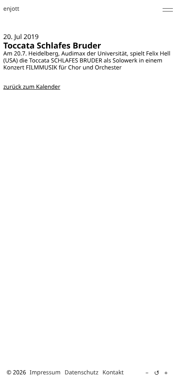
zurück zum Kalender (31, 87)
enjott (11, 9)
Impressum (45, 372)
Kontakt (112, 372)
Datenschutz (81, 372)
